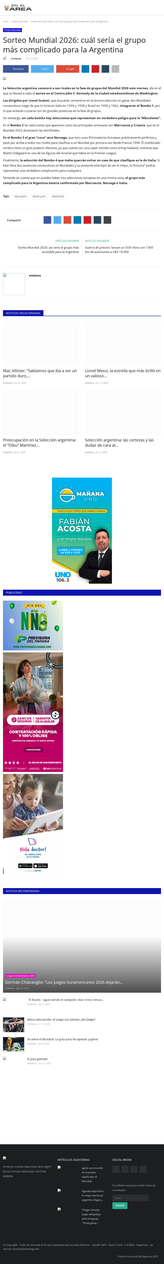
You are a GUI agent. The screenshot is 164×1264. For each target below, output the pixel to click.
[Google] (67, 220)
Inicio (6, 21)
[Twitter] (57, 220)
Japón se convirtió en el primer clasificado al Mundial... (92, 1174)
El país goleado (37, 1059)
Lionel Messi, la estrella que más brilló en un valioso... (123, 373)
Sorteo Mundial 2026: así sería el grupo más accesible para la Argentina (48, 249)
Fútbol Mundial (20, 21)
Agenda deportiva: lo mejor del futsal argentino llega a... (93, 1195)
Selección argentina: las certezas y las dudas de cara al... (119, 442)
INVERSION (58, 196)
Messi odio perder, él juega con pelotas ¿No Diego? (61, 1019)
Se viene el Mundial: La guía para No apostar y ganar (62, 1039)
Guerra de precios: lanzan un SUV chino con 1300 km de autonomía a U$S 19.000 (119, 249)
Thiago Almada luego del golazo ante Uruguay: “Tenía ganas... (91, 1216)
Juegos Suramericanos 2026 (21, 975)
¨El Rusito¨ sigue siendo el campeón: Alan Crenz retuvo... (65, 1000)
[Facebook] (47, 220)
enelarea (16, 58)
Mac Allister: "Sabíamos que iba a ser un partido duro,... (40, 373)
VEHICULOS (39, 196)
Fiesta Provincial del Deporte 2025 (138, 1256)
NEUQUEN (20, 196)
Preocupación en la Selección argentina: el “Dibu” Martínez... (39, 442)
